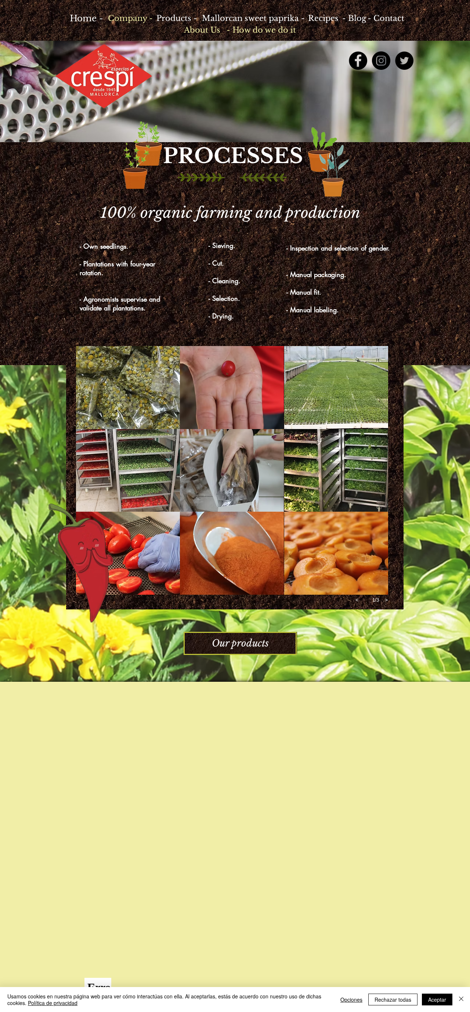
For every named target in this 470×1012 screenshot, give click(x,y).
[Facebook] (358, 60)
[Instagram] (381, 60)
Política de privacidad (52, 1002)
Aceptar (437, 999)
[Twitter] (404, 60)
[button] (128, 387)
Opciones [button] (351, 999)
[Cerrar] (461, 999)
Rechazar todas (393, 999)
